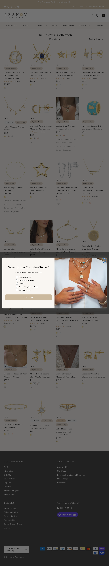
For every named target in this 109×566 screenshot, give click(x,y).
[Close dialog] (104, 260)
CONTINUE (28, 297)
